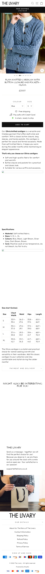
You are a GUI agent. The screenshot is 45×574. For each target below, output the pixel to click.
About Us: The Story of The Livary (23, 528)
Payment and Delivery (22, 368)
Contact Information (22, 532)
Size (30, 101)
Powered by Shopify (22, 567)
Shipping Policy (22, 536)
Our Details (22, 522)
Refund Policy (22, 539)
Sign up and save (22, 553)
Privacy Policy (22, 543)
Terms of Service (22, 547)
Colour (17, 101)
